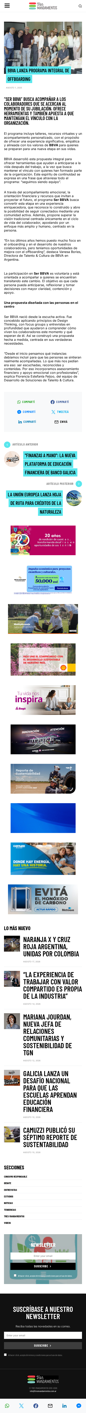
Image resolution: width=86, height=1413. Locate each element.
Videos (7, 1222)
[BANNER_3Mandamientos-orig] (43, 540)
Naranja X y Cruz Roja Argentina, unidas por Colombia (51, 946)
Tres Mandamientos (14, 1216)
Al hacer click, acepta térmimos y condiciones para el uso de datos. (45, 1275)
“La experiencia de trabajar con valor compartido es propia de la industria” (52, 985)
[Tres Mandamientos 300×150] (43, 579)
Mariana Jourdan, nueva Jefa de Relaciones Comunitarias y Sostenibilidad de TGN (47, 1034)
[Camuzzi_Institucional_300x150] (43, 858)
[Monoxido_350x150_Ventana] (43, 899)
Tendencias (10, 1209)
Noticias (13, 60)
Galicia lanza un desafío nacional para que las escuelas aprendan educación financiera (50, 1091)
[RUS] (43, 818)
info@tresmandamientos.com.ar (43, 1391)
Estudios (8, 1196)
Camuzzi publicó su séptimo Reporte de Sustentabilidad (50, 1137)
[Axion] (43, 739)
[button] (7, 6)
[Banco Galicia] (43, 619)
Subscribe (41, 1266)
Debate (7, 1183)
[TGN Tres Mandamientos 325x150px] (43, 778)
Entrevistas (10, 1189)
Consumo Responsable (15, 1176)
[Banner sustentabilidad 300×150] (43, 659)
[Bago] (43, 700)
